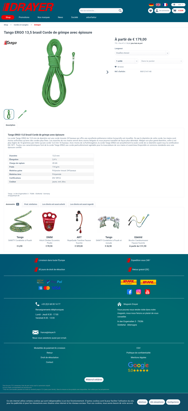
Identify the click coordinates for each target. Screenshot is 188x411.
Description (10, 125)
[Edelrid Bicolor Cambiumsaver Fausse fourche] (138, 221)
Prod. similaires (30, 204)
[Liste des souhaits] (150, 10)
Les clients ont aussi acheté (53, 204)
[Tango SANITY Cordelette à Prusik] (20, 221)
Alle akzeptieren (157, 402)
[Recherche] (120, 10)
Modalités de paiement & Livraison (49, 348)
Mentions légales (138, 357)
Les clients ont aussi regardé (82, 204)
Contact (49, 362)
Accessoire (12, 204)
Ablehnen (142, 402)
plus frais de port (136, 43)
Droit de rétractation (50, 357)
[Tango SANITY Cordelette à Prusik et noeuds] (109, 221)
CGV (138, 348)
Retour (50, 353)
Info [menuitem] (179, 5)
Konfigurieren (173, 402)
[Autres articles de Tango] (10, 43)
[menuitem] (101, 10)
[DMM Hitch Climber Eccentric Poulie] (49, 221)
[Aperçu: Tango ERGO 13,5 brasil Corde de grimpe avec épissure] (9, 114)
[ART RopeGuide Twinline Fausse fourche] (79, 221)
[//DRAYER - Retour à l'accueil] (28, 7)
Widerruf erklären (94, 379)
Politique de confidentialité (138, 353)
